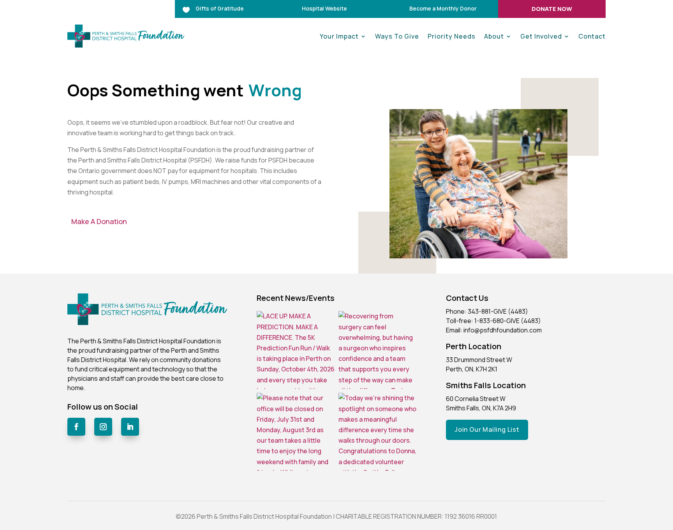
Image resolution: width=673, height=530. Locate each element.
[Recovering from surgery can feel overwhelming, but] (377, 350)
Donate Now (552, 9)
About (494, 36)
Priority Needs (452, 36)
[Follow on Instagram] (103, 427)
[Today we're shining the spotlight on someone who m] (377, 432)
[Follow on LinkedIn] (130, 427)
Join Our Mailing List (487, 429)
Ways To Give (397, 36)
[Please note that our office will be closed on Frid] (296, 432)
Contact (592, 36)
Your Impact (339, 36)
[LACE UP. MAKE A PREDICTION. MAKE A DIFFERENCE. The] (296, 350)
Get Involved (541, 36)
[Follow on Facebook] (76, 427)
